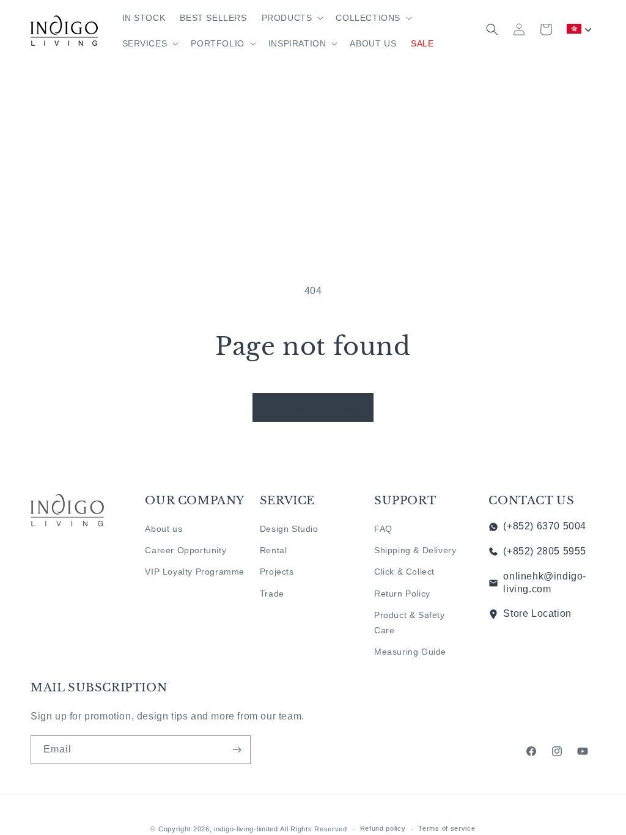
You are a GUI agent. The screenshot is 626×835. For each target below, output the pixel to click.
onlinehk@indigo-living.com (544, 582)
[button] (291, 18)
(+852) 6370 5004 (544, 526)
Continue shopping (313, 407)
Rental (273, 550)
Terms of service (446, 828)
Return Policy (402, 593)
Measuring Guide (410, 652)
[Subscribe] (236, 749)
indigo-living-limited (246, 829)
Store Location (537, 613)
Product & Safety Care (409, 622)
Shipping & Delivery (415, 550)
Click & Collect (404, 571)
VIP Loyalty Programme (195, 571)
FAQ (383, 529)
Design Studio (289, 529)
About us (163, 529)
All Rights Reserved (313, 829)
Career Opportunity (185, 550)
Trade (272, 593)
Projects (277, 571)
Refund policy (383, 828)
